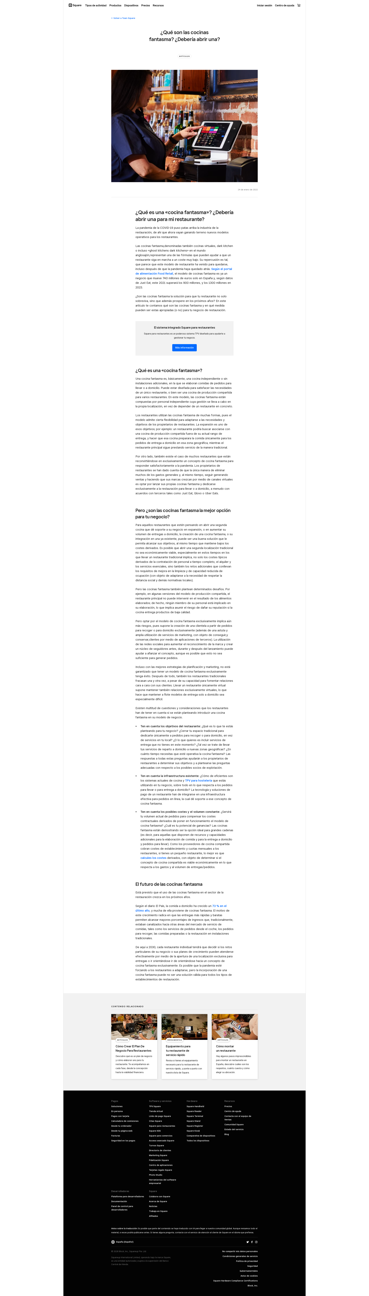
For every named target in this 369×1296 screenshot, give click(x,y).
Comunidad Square (234, 1124)
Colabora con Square (159, 1196)
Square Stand (193, 1121)
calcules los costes (153, 858)
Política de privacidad (247, 1261)
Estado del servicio (234, 1129)
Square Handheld (195, 1106)
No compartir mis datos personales (240, 1251)
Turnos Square (156, 1145)
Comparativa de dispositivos (201, 1136)
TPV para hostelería (198, 780)
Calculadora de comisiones (125, 1121)
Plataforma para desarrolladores (127, 1196)
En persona (117, 1111)
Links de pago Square (160, 1116)
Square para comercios (160, 1136)
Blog (226, 1134)
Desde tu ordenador (121, 1126)
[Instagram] (256, 1242)
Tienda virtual (156, 1111)
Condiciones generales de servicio (240, 1256)
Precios (228, 1106)
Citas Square (155, 1121)
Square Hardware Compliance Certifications (235, 1281)
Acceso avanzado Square (161, 1140)
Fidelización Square (159, 1160)
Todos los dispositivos (198, 1140)
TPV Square (155, 1106)
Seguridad (252, 1266)
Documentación (119, 1201)
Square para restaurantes (162, 1126)
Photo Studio (155, 1175)
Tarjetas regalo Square (160, 1170)
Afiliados (153, 1216)
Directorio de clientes (160, 1150)
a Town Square (124, 18)
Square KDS (155, 1131)
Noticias (153, 1206)
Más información (184, 347)
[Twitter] (247, 1242)
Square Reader (194, 1111)
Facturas (115, 1136)
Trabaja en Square (158, 1211)
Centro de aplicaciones (161, 1165)
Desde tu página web (121, 1131)
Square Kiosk (193, 1131)
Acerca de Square (158, 1201)
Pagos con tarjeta (120, 1116)
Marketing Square (158, 1155)
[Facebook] (252, 1242)
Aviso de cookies (249, 1276)
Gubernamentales (249, 1271)
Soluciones (117, 1106)
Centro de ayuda (232, 1111)
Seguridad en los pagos (123, 1140)
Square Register (195, 1126)
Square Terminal (195, 1116)
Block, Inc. (253, 1285)
